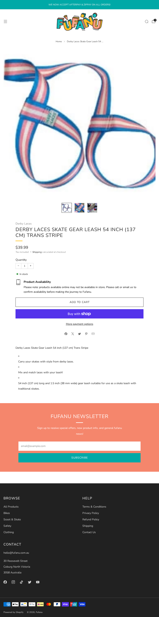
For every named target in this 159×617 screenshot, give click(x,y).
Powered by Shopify (13, 612)
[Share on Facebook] (66, 334)
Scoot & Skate (12, 519)
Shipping (37, 252)
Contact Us (89, 532)
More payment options (79, 324)
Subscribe (79, 458)
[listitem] (79, 4)
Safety (7, 526)
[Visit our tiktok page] (21, 582)
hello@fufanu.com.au (16, 553)
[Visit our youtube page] (38, 582)
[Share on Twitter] (80, 334)
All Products (11, 507)
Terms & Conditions (94, 507)
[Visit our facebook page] (5, 582)
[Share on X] (73, 334)
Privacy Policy (90, 513)
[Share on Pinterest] (86, 334)
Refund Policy (90, 519)
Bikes (6, 513)
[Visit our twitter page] (29, 582)
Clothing (8, 532)
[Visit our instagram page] (13, 582)
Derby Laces (24, 223)
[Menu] (5, 21)
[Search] (147, 21)
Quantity (21, 260)
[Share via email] (93, 334)
